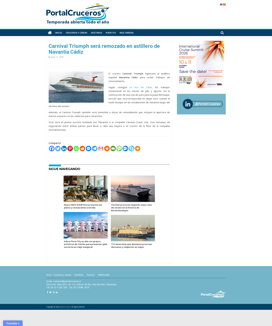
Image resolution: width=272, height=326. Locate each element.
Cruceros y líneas (76, 32)
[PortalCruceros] (49, 32)
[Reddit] (82, 148)
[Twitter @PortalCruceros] (50, 292)
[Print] (107, 148)
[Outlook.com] (125, 148)
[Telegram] (94, 148)
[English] (221, 4)
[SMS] (119, 148)
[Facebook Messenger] (88, 148)
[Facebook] (51, 148)
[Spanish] (224, 4)
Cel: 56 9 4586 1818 (79, 287)
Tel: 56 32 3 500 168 (56, 287)
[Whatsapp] (76, 148)
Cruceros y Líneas (62, 274)
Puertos (111, 32)
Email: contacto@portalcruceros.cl (63, 281)
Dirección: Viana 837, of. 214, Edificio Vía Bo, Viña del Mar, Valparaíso (81, 284)
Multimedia (126, 32)
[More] (137, 148)
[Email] (113, 148)
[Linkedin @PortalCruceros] (56, 292)
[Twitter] (58, 148)
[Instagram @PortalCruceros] (53, 292)
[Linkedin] (64, 148)
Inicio (58, 32)
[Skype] (131, 148)
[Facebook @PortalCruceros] (47, 292)
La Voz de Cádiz (140, 87)
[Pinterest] (70, 148)
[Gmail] (101, 148)
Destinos (96, 32)
